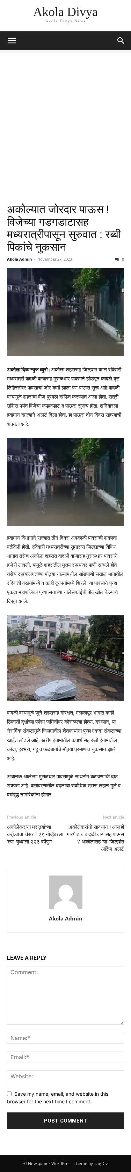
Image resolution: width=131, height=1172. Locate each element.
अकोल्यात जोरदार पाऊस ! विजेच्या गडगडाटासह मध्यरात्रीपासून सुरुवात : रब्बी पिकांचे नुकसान (64, 228)
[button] (12, 40)
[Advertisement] (65, 134)
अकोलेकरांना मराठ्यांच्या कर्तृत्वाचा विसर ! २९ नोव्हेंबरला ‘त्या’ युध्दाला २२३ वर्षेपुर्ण (35, 834)
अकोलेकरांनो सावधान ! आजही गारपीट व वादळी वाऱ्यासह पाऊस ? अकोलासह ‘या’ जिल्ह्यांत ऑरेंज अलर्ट (95, 838)
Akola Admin (19, 259)
